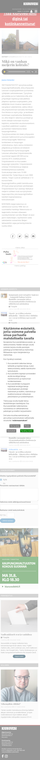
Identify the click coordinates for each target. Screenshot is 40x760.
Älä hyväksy (15, 426)
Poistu (27, 426)
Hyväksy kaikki (27, 431)
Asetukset (11, 431)
